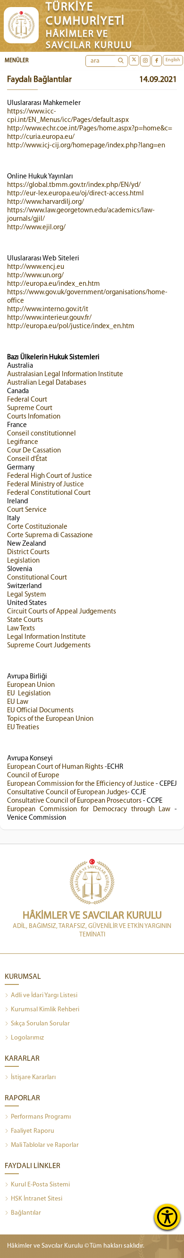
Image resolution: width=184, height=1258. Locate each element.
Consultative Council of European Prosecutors (74, 801)
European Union (31, 685)
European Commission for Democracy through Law (88, 809)
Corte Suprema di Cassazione (50, 535)
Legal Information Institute (46, 637)
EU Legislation (28, 693)
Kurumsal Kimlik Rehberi (45, 1009)
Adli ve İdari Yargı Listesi (44, 995)
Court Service (27, 510)
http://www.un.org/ (35, 275)
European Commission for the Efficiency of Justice (80, 784)
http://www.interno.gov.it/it (47, 309)
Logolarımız (27, 1037)
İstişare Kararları (33, 1077)
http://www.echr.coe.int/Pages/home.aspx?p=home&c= (89, 128)
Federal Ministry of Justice (47, 484)
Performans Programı (41, 1117)
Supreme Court (29, 408)
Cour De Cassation (34, 450)
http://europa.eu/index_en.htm (53, 284)
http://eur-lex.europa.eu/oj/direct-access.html (75, 193)
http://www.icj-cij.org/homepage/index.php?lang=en (86, 145)
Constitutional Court (37, 577)
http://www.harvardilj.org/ (45, 202)
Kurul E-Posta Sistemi (40, 1184)
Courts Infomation (33, 416)
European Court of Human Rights (55, 767)
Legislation (23, 560)
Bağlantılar (26, 1213)
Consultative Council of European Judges (67, 792)
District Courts (28, 552)
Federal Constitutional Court (49, 493)
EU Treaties (23, 727)
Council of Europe (33, 775)
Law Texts (21, 628)
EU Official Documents (40, 710)
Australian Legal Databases (46, 383)
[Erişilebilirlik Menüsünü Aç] (167, 1217)
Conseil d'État (27, 459)
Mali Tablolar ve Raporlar (45, 1145)
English (173, 60)
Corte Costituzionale (37, 527)
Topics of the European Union (50, 719)
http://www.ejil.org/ (36, 227)
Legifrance (22, 442)
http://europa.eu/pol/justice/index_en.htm (70, 326)
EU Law (17, 702)
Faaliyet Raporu (32, 1131)
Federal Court (27, 399)
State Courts (25, 620)
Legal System (26, 594)
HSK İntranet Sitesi (36, 1198)
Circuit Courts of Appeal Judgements (61, 611)
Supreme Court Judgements (49, 645)
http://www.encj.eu (35, 267)
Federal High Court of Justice (49, 476)
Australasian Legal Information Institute (65, 374)
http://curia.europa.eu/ (41, 137)
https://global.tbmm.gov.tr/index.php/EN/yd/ (74, 185)
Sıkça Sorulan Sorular (40, 1023)
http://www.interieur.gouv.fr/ (49, 318)
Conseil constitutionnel (41, 433)
